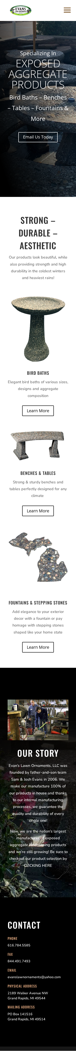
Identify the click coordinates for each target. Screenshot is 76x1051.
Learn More (38, 410)
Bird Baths (38, 373)
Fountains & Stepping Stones (38, 602)
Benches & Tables (38, 473)
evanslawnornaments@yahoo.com (34, 977)
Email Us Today (38, 137)
